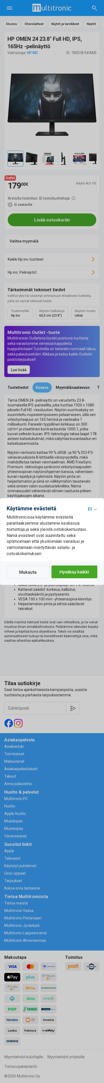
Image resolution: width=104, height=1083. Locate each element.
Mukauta (28, 572)
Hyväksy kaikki (74, 572)
